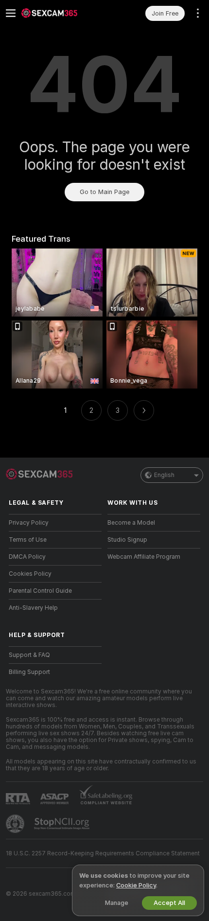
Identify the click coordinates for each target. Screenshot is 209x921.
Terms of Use (28, 539)
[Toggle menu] (10, 13)
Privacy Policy (29, 522)
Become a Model (131, 522)
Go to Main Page (104, 191)
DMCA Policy (27, 556)
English (164, 475)
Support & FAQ (29, 655)
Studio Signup (127, 539)
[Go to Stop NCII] (62, 824)
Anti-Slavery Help (33, 607)
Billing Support (29, 672)
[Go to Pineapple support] (16, 824)
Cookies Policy (30, 573)
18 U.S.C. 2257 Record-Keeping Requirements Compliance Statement (103, 853)
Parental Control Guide (40, 590)
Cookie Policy (136, 885)
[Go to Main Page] (62, 13)
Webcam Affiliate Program (143, 556)
